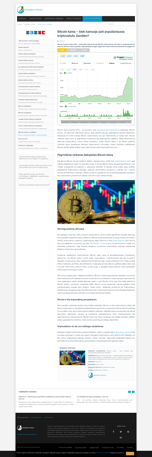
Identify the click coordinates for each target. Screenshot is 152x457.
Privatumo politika (65, 447)
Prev (129, 392)
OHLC (84, 50)
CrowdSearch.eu (36, 417)
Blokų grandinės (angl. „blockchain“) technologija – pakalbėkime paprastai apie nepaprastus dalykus (33, 176)
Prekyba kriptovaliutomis (30, 101)
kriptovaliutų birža (121, 332)
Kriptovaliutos (25, 48)
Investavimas (35, 19)
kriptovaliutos (118, 241)
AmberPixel (48, 417)
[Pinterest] (129, 430)
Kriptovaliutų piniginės (31, 55)
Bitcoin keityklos (32, 107)
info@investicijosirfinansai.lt (27, 434)
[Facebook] (114, 430)
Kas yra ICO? (29, 140)
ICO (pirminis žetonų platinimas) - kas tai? (92, 397)
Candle (72, 50)
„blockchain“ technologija (100, 243)
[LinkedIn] (121, 436)
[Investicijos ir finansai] (29, 9)
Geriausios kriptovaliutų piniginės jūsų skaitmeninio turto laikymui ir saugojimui (33, 158)
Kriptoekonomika (92, 19)
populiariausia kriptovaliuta (108, 130)
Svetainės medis (108, 448)
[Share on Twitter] (31, 32)
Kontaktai (120, 448)
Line (62, 50)
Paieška (129, 448)
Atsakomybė (94, 448)
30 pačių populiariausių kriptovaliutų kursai (34, 185)
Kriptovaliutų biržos (29, 81)
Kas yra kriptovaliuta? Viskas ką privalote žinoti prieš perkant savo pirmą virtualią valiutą (35, 166)
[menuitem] (96, 122)
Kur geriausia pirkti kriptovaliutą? (31, 68)
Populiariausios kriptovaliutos (32, 94)
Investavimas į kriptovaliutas (29, 88)
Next (133, 392)
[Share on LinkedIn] (35, 32)
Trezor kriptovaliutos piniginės (32, 127)
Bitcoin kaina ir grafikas (32, 133)
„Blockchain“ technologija (29, 42)
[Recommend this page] (43, 32)
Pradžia (22, 19)
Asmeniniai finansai (54, 19)
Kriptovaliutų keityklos (31, 75)
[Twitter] (121, 430)
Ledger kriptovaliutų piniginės (31, 120)
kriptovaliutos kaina (123, 161)
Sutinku (130, 453)
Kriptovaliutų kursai (29, 61)
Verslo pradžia (73, 19)
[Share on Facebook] (27, 32)
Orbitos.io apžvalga (33, 146)
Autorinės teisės (81, 448)
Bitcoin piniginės (32, 114)
